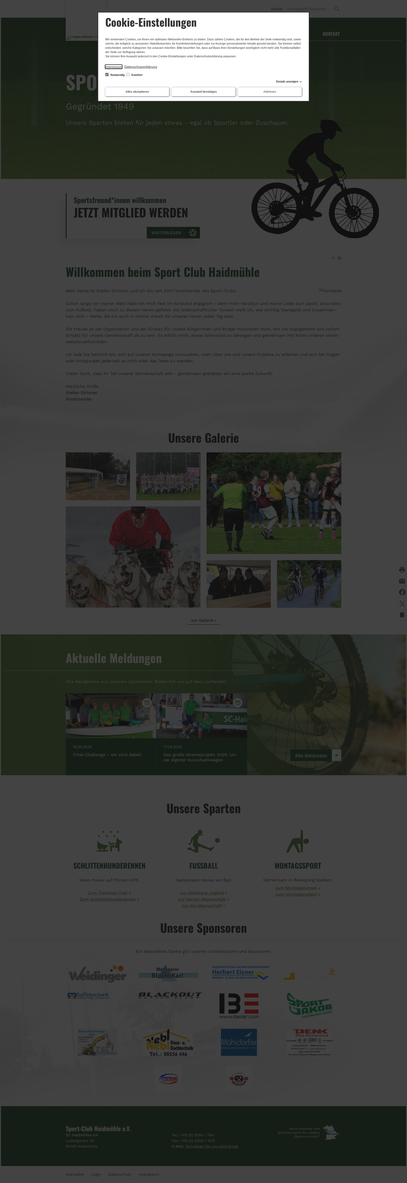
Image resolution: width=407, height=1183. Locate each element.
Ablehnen (269, 91)
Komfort (136, 75)
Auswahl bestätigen (203, 91)
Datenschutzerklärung (140, 67)
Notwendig (117, 75)
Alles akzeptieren (137, 91)
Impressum (113, 67)
